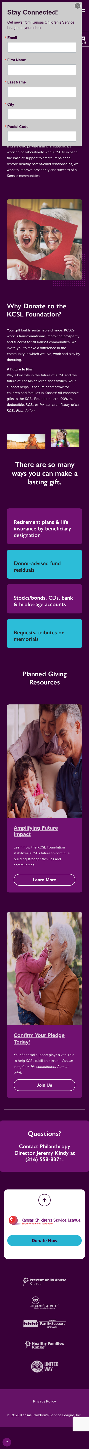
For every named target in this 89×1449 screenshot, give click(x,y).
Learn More (44, 879)
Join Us (44, 1085)
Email (12, 37)
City (10, 104)
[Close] (77, 6)
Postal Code (18, 126)
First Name (16, 60)
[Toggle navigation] (82, 11)
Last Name (16, 82)
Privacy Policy (44, 1401)
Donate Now (44, 1240)
